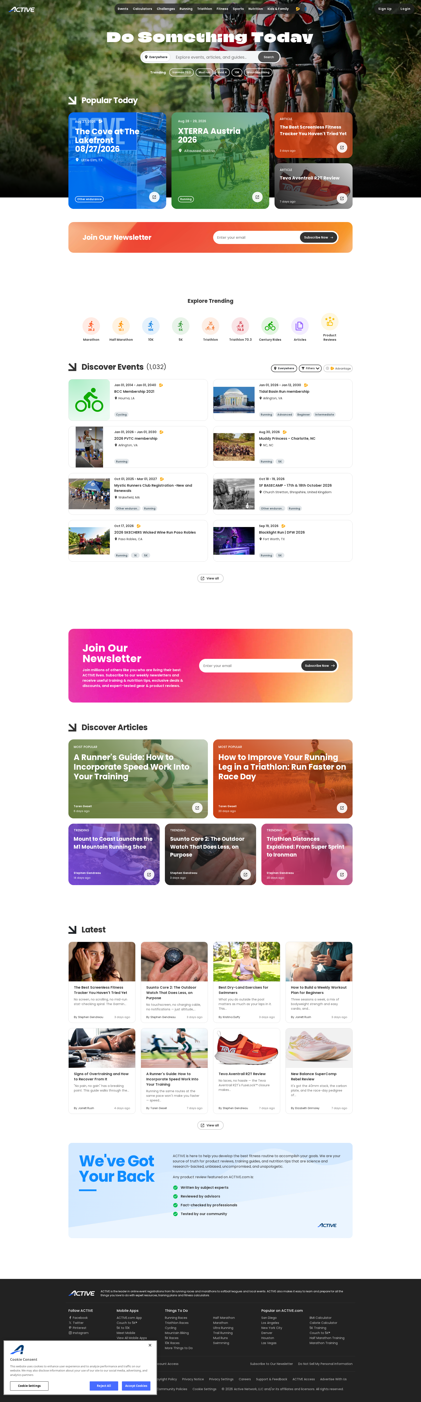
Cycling (170, 1328)
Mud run (204, 72)
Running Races (176, 1318)
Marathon (220, 1323)
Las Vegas (269, 1343)
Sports (238, 9)
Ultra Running (223, 1328)
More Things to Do (179, 1348)
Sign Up (385, 9)
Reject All (104, 1386)
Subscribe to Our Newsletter (271, 1364)
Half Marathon (224, 1318)
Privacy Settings (221, 1379)
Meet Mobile (126, 1333)
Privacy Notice (193, 1379)
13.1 (121, 330)
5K (181, 330)
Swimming (221, 1343)
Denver (266, 1333)
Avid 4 (222, 72)
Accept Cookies (136, 1386)
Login (405, 9)
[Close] (150, 1345)
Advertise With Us (333, 1379)
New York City (271, 1328)
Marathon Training (324, 1343)
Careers (245, 1379)
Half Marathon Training (327, 1338)
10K (237, 72)
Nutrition (255, 9)
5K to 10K (123, 1328)
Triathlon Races (177, 1323)
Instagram (81, 1333)
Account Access (165, 1364)
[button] (210, 57)
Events (123, 9)
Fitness (222, 9)
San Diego (269, 1318)
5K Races (171, 1338)
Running (186, 9)
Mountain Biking (258, 72)
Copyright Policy (164, 1379)
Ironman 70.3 (181, 72)
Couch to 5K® (127, 1323)
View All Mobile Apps (132, 1338)
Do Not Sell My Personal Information (325, 1364)
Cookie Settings (29, 1386)
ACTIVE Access (304, 1379)
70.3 (240, 330)
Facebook (80, 1318)
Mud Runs (220, 1338)
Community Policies (172, 1389)
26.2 (91, 330)
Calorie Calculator (323, 1323)
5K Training (318, 1328)
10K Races (172, 1343)
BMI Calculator (321, 1318)
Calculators (142, 9)
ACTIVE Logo (77, 1291)
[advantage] (298, 9)
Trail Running (223, 1333)
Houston (267, 1338)
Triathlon (204, 9)
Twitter (78, 1323)
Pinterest (79, 1328)
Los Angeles (270, 1323)
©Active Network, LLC (242, 1389)
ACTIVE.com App (129, 1318)
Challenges (166, 9)
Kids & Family (278, 9)
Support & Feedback (271, 1379)
